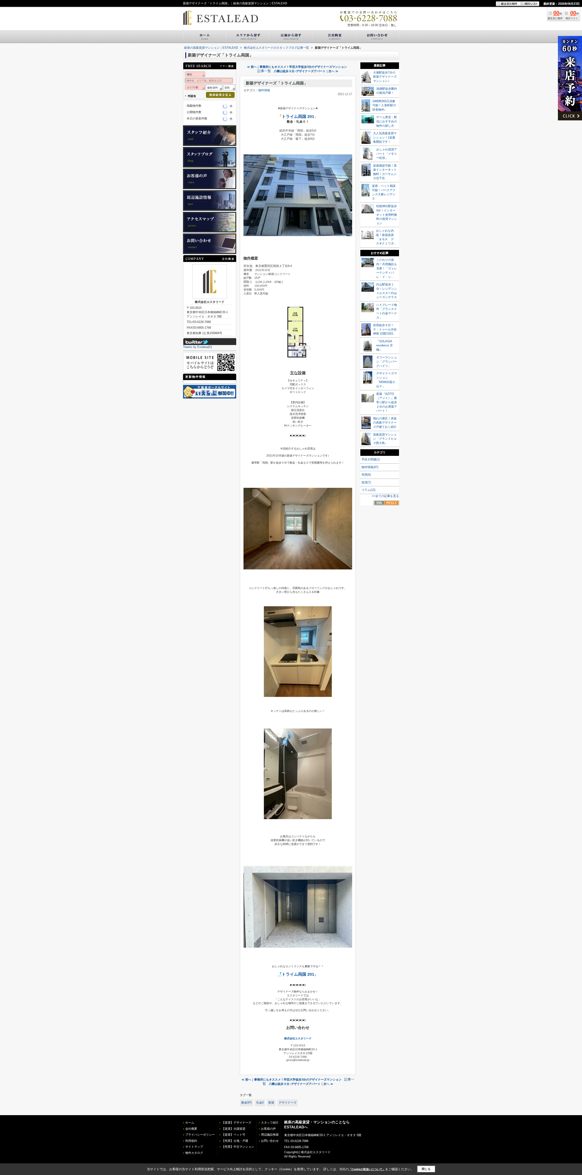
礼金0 (260, 1102)
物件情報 (264, 90)
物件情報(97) (369, 467)
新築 (271, 1102)
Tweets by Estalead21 (197, 347)
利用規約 (191, 1140)
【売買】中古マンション (238, 1146)
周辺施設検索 (270, 1134)
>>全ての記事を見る (385, 496)
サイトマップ (194, 1146)
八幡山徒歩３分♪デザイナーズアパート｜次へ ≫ (306, 71)
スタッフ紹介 (270, 1122)
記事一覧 (264, 71)
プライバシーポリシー (200, 1134)
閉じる (426, 1169)
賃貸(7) (366, 482)
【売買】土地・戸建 (235, 1140)
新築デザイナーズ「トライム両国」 (277, 83)
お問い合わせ (270, 1140)
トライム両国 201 (298, 116)
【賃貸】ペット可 (233, 1134)
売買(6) (366, 474)
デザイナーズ (287, 1102)
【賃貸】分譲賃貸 (233, 1128)
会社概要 (191, 1128)
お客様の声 (268, 1128)
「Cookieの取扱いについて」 (367, 1169)
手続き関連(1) (370, 459)
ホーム (189, 1122)
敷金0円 (246, 1102)
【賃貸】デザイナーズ (236, 1122)
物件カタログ (194, 1153)
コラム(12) (368, 490)
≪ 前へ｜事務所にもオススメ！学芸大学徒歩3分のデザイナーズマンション (297, 67)
